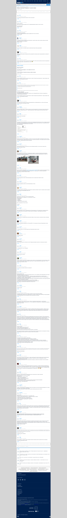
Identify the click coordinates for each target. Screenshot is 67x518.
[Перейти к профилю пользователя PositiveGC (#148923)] (18, 151)
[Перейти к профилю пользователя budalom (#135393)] (18, 46)
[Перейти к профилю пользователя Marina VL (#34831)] (18, 38)
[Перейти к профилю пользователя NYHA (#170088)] (18, 364)
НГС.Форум (18, 446)
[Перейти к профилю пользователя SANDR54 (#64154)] (18, 221)
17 (44, 11)
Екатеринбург (19, 485)
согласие (43, 4)
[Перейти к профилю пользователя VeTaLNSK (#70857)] (18, 412)
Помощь (18, 494)
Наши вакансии (19, 493)
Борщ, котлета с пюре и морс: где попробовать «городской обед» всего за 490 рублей (31, 457)
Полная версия (19, 473)
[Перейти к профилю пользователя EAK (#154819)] (18, 233)
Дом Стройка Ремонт (22, 446)
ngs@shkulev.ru (26, 503)
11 (35, 11)
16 (43, 11)
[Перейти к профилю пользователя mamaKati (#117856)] (18, 188)
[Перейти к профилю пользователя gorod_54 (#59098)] (18, 428)
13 (38, 11)
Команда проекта (19, 492)
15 (41, 11)
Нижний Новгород (19, 486)
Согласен (48, 4)
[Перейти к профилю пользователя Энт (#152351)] (18, 52)
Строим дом (27, 446)
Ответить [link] (18, 35)
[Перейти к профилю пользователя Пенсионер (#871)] (18, 258)
